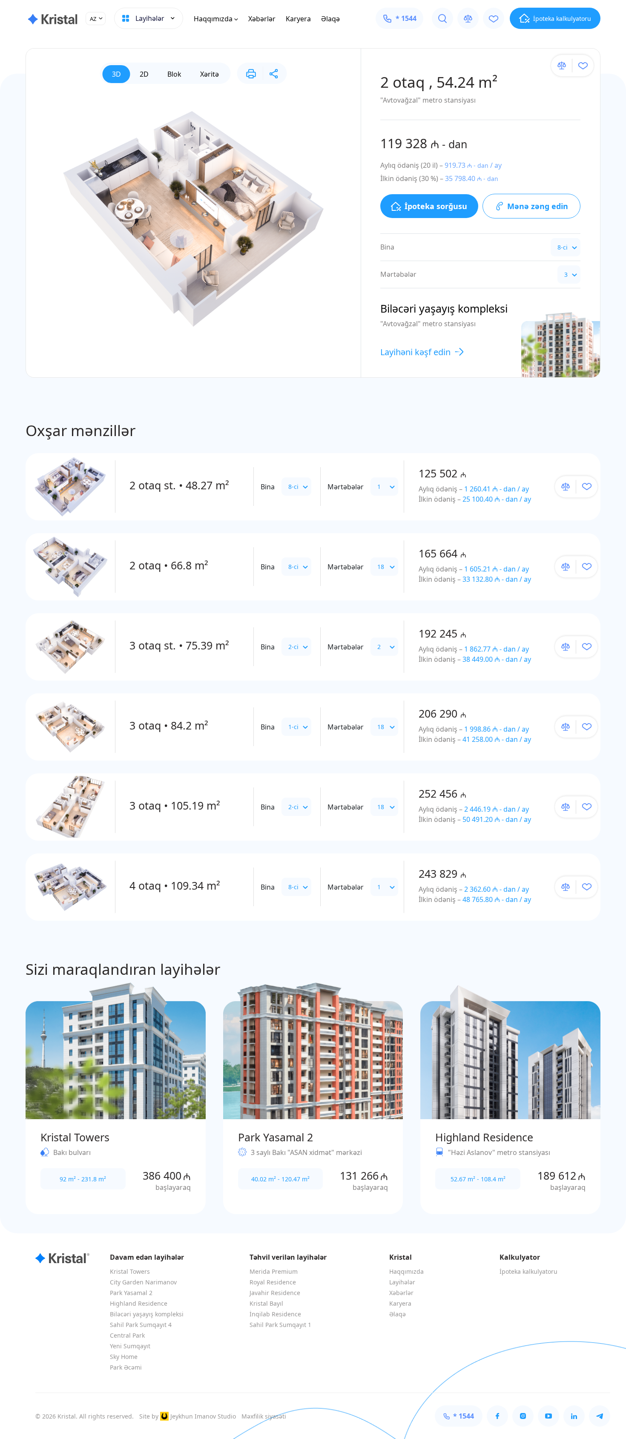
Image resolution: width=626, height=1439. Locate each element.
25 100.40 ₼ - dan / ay (496, 499)
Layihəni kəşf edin (415, 352)
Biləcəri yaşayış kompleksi (147, 1314)
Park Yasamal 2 (131, 1293)
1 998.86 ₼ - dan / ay (496, 729)
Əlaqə (330, 18)
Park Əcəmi (126, 1367)
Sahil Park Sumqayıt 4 (141, 1325)
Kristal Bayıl (266, 1303)
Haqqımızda (213, 18)
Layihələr (402, 1282)
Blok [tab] (174, 74)
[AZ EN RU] (96, 18)
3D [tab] (116, 74)
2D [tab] (144, 74)
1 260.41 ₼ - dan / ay (496, 489)
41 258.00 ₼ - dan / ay (496, 739)
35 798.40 (471, 178)
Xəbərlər (262, 18)
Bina (268, 486)
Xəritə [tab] (209, 74)
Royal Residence (273, 1282)
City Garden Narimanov (143, 1282)
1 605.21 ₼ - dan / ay (496, 569)
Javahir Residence (275, 1293)
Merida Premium (274, 1271)
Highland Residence (138, 1303)
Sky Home (124, 1357)
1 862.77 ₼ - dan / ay (496, 649)
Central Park (127, 1335)
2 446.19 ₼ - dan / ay (496, 809)
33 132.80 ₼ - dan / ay (496, 579)
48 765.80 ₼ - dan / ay (496, 899)
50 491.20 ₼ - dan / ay (496, 819)
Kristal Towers (130, 1271)
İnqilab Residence (275, 1314)
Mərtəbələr (345, 486)
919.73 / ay (473, 165)
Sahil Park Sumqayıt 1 (280, 1325)
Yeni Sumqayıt (130, 1346)
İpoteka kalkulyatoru (528, 1271)
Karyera (298, 18)
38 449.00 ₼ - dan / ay (496, 659)
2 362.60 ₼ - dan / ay (496, 889)
